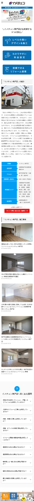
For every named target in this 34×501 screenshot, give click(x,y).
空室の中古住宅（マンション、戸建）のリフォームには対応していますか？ (15, 401)
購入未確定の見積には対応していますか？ (15, 479)
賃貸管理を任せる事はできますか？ (14, 454)
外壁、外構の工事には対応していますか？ (15, 420)
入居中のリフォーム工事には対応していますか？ (15, 410)
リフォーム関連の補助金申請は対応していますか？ (15, 439)
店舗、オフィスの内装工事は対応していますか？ (15, 429)
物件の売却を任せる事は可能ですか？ (15, 471)
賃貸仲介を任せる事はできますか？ (14, 447)
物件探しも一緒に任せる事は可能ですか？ (15, 463)
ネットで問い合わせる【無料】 (16, 211)
